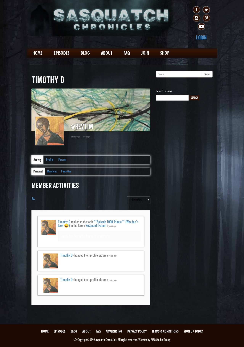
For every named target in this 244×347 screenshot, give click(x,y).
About (106, 53)
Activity (37, 160)
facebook (196, 10)
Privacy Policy (137, 331)
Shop (164, 53)
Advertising (114, 331)
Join (145, 53)
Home (37, 53)
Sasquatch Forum (96, 225)
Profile (50, 160)
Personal (38, 171)
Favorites (66, 171)
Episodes (61, 53)
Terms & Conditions (165, 331)
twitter (206, 10)
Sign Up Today (193, 331)
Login (201, 37)
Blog (85, 53)
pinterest (206, 18)
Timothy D (64, 221)
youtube (201, 26)
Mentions (52, 171)
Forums (62, 160)
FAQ (127, 53)
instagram (196, 18)
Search (207, 74)
